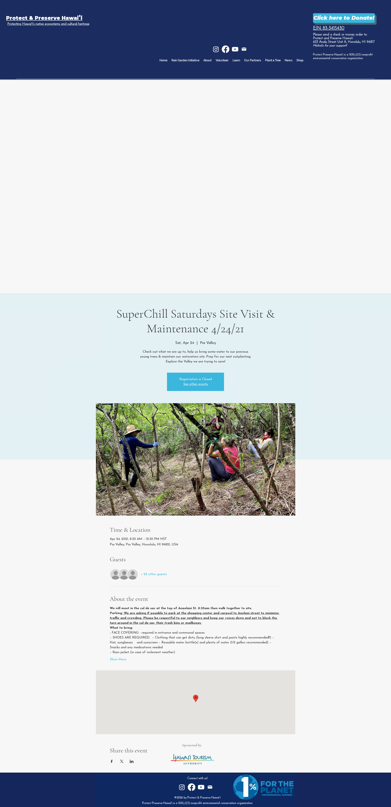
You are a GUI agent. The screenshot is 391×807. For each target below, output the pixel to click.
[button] (236, 60)
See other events (195, 384)
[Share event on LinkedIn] (132, 761)
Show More (118, 659)
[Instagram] (216, 49)
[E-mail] (243, 49)
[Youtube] (235, 49)
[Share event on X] (122, 761)
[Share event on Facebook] (112, 761)
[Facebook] (225, 49)
